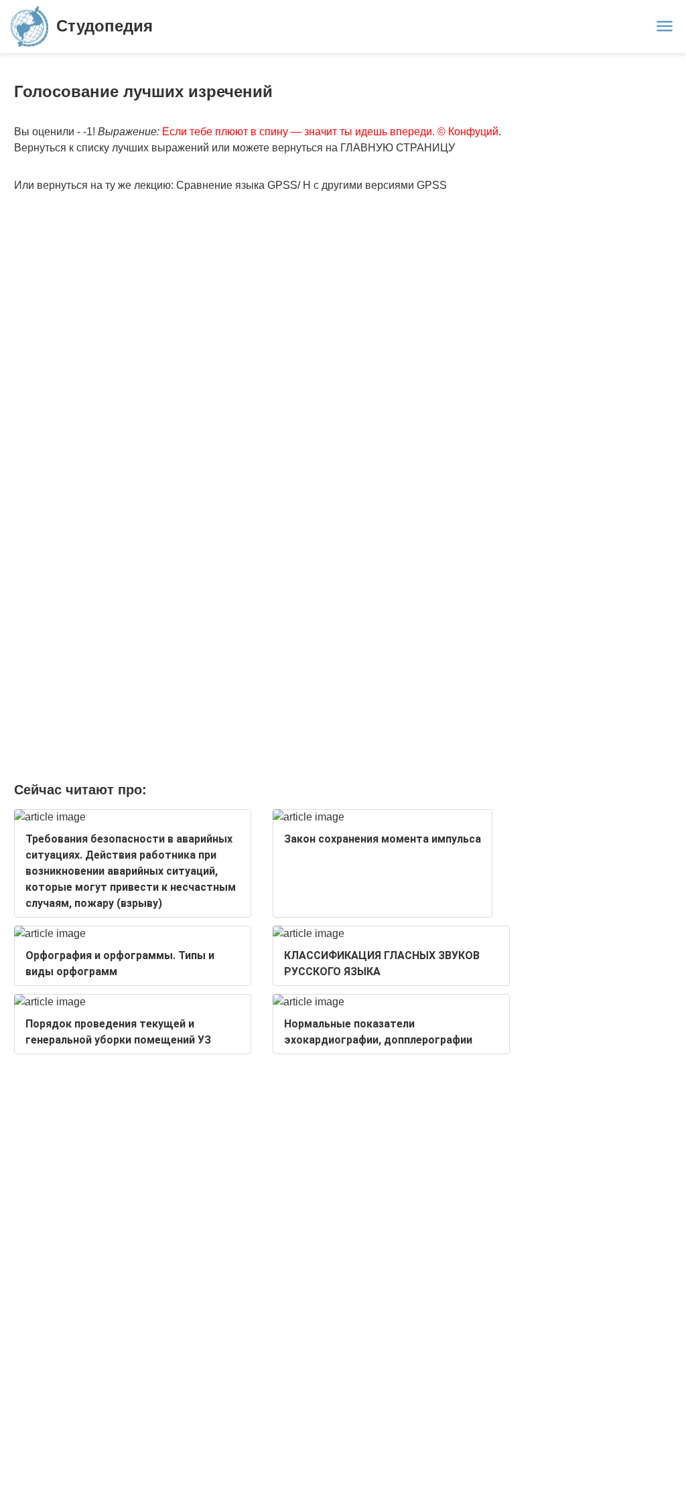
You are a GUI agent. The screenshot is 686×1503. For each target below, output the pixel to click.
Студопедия (104, 26)
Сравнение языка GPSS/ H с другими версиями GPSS (311, 185)
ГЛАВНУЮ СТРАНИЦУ (397, 147)
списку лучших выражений (142, 147)
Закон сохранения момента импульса (382, 839)
